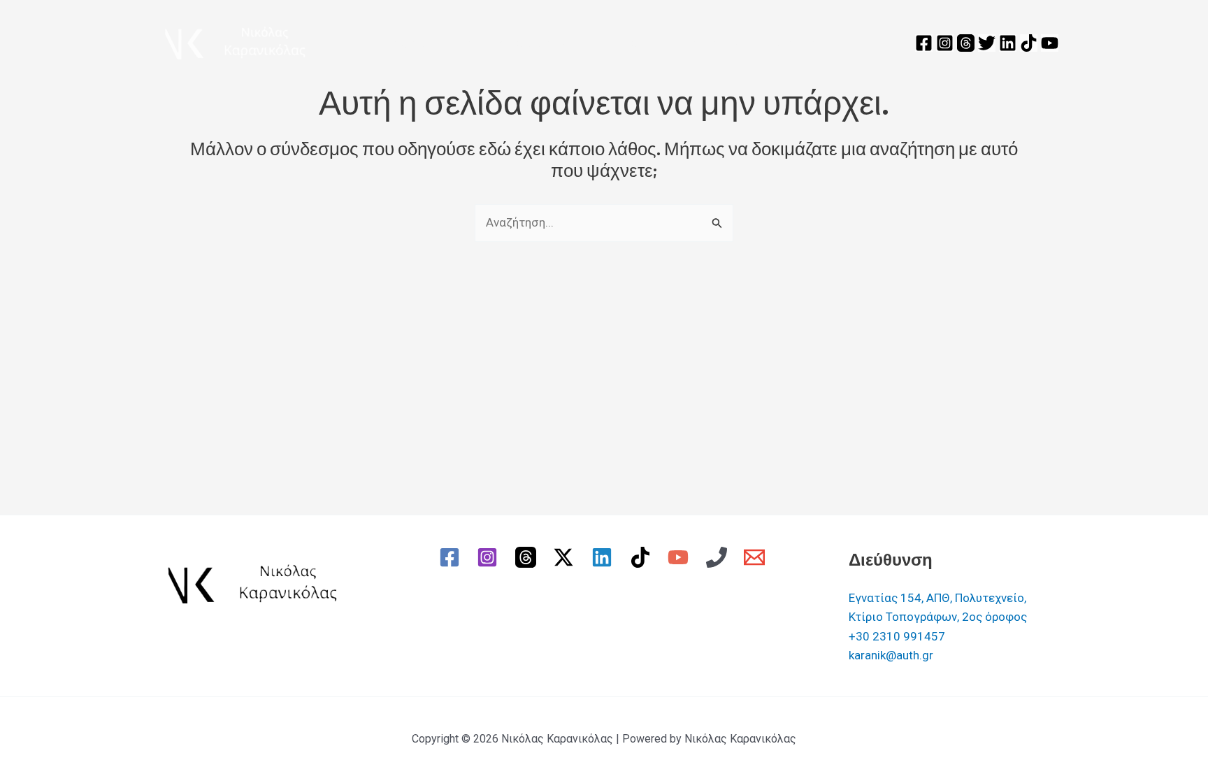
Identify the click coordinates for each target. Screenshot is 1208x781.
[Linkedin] (1007, 43)
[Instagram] (945, 43)
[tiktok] (642, 557)
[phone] (718, 557)
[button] (561, 43)
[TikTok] (1028, 43)
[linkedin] (604, 557)
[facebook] (451, 557)
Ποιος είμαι (406, 43)
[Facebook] (924, 43)
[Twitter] (986, 43)
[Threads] (966, 43)
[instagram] (489, 557)
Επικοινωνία (799, 43)
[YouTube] (1049, 43)
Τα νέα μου (698, 43)
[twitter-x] (566, 557)
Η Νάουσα (619, 43)
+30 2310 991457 (897, 636)
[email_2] (757, 557)
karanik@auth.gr (891, 655)
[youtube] (680, 557)
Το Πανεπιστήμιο (508, 43)
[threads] (527, 557)
